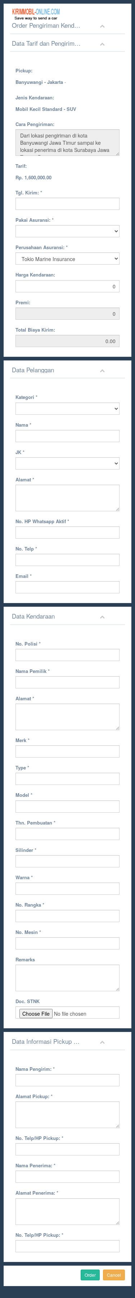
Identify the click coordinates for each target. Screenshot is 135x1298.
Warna (24, 877)
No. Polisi (28, 643)
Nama (23, 424)
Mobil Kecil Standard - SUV (45, 108)
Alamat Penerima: (36, 1192)
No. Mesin (28, 932)
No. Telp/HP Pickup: (39, 1138)
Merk (22, 740)
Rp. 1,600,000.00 (33, 177)
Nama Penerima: (35, 1165)
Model (23, 794)
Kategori (26, 397)
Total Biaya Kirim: (35, 329)
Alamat (24, 479)
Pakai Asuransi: (34, 219)
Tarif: (21, 165)
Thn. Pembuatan (35, 822)
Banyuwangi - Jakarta (39, 81)
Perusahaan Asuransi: (41, 247)
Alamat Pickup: (34, 1096)
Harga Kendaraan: (35, 274)
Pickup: (23, 70)
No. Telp (26, 548)
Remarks (25, 959)
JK (19, 452)
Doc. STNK (27, 1001)
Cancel (114, 1275)
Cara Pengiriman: (34, 124)
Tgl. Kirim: (28, 192)
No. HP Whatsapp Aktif (42, 521)
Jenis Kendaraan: (34, 97)
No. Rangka (29, 904)
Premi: (22, 302)
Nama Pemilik (32, 671)
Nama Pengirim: (35, 1068)
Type (22, 767)
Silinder (25, 849)
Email (23, 575)
